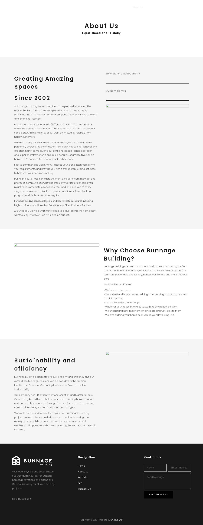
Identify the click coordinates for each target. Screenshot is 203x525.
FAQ (80, 483)
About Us (83, 471)
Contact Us (84, 488)
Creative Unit (116, 519)
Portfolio (82, 477)
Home (81, 466)
